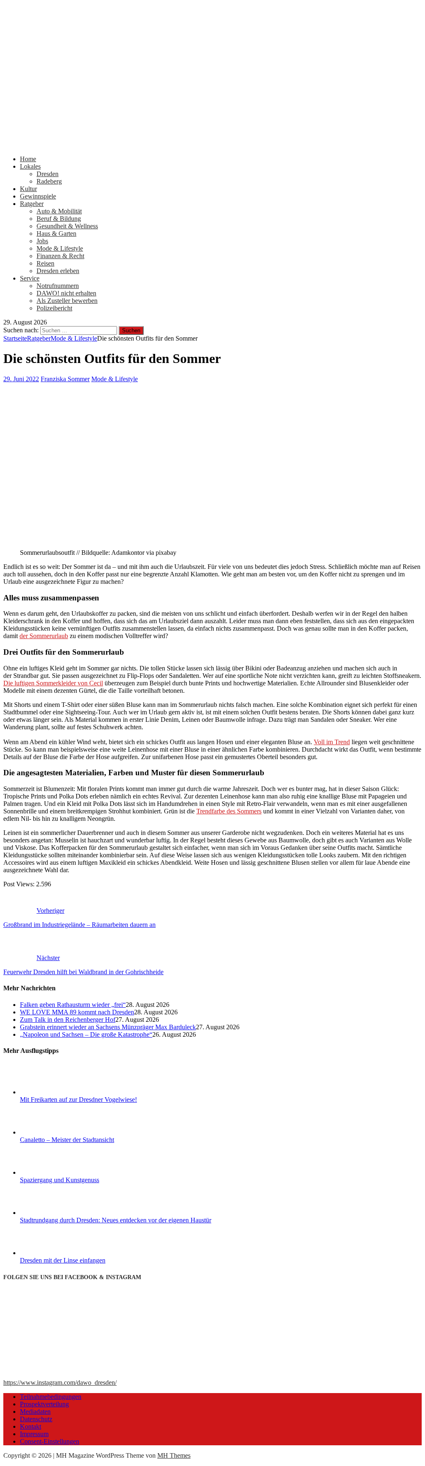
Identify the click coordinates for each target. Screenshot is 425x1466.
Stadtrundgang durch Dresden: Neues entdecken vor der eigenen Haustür (115, 1220)
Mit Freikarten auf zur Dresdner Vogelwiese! (78, 1099)
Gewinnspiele (38, 196)
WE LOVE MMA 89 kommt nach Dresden (77, 1012)
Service (29, 278)
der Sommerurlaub (44, 635)
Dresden (48, 173)
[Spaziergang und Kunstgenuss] (51, 1172)
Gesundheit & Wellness (67, 226)
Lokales (30, 166)
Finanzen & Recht (60, 255)
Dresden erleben (58, 270)
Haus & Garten (56, 233)
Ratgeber (32, 203)
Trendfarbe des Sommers (228, 811)
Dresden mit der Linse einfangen (62, 1260)
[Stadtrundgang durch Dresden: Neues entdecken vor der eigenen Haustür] (51, 1212)
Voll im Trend (332, 741)
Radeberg (49, 181)
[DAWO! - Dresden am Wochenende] (212, 144)
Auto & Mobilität (59, 211)
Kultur (28, 188)
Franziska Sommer (65, 378)
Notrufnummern (58, 285)
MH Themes (174, 1455)
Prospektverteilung (44, 1404)
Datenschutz (36, 1418)
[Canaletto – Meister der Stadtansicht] (51, 1132)
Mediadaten (35, 1411)
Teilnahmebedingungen (50, 1396)
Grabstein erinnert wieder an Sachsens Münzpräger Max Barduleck (108, 1027)
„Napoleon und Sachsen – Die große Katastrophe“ (86, 1034)
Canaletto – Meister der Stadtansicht (67, 1139)
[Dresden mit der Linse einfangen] (51, 1252)
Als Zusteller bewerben (67, 300)
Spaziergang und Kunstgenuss (59, 1179)
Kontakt (30, 1426)
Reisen (45, 263)
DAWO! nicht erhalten (66, 293)
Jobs (42, 240)
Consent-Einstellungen (49, 1441)
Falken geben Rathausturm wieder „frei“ (73, 1004)
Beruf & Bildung (59, 218)
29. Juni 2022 (21, 378)
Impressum (34, 1433)
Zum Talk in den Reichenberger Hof (67, 1019)
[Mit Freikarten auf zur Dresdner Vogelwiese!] (51, 1092)
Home (28, 158)
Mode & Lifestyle (60, 248)
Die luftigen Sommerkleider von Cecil (53, 683)
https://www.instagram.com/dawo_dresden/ (60, 1382)
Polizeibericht (54, 308)
